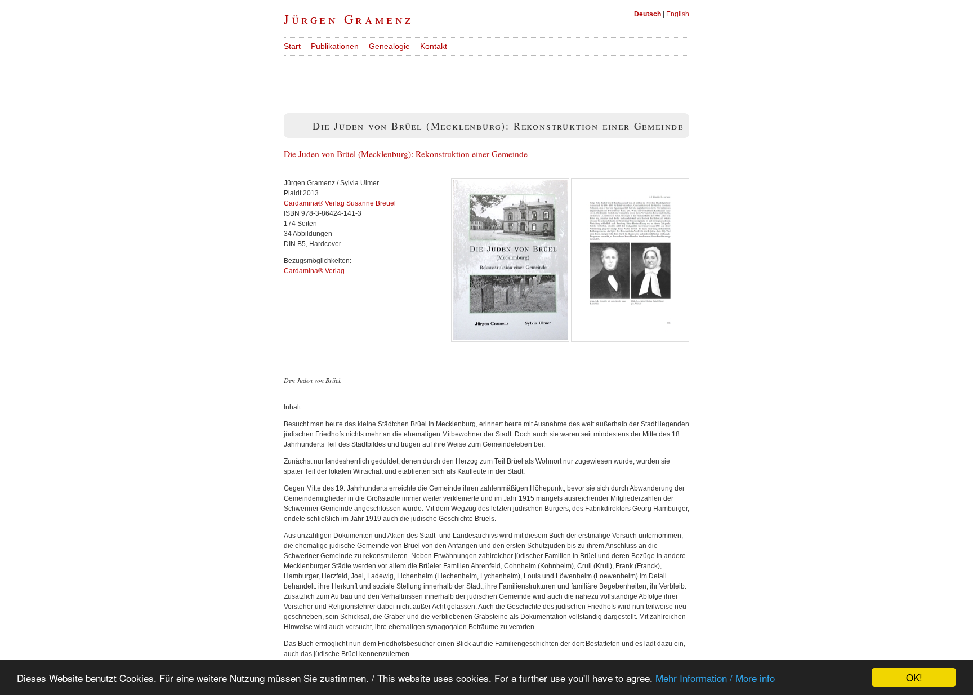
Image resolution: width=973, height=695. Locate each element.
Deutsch (647, 14)
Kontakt (433, 46)
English (677, 14)
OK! (914, 677)
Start (292, 46)
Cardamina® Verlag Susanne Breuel (340, 203)
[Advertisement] (489, 81)
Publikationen (335, 46)
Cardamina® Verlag (314, 271)
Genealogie (389, 46)
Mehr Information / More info (715, 678)
